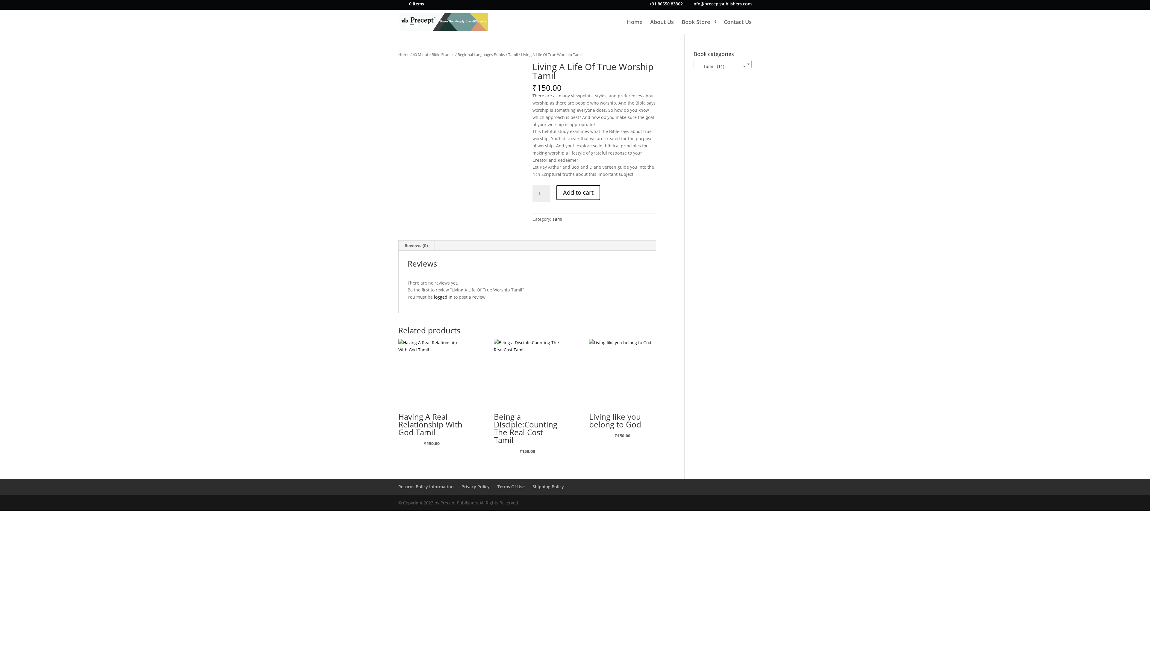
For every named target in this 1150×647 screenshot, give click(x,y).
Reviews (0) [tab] (416, 245)
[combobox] (723, 64)
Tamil (513, 54)
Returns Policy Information (426, 486)
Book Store (696, 22)
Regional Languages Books (481, 54)
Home (634, 22)
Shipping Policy (548, 486)
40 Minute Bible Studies (433, 54)
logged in (443, 297)
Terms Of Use (511, 486)
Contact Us (738, 22)
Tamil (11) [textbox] (720, 66)
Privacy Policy (475, 486)
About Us (662, 22)
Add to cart (578, 192)
